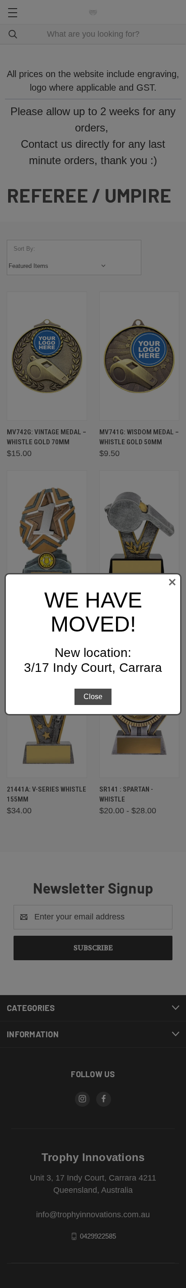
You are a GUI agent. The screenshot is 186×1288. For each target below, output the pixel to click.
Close (93, 696)
